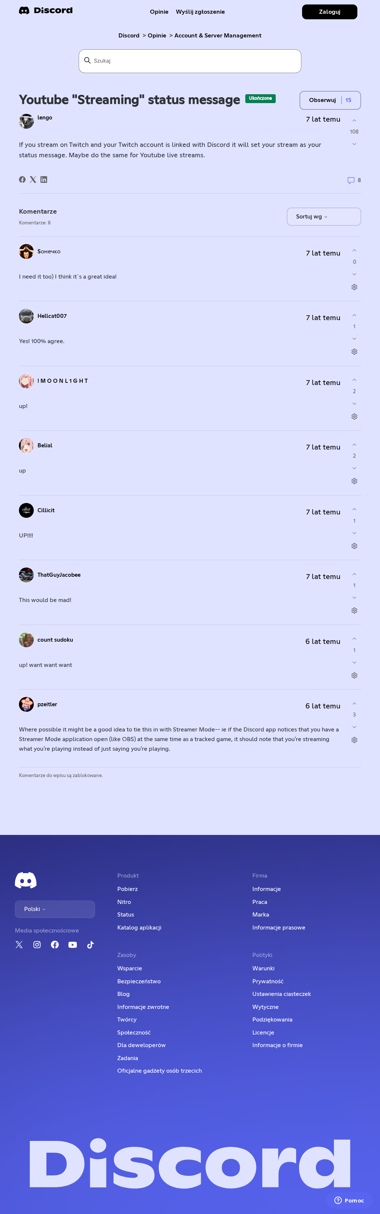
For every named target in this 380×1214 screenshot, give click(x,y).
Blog (123, 994)
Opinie (159, 12)
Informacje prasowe (278, 928)
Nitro (124, 902)
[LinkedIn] (43, 179)
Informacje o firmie (277, 1045)
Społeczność (134, 1033)
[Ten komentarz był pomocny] (354, 250)
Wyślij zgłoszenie (200, 12)
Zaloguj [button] (329, 12)
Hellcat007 (52, 316)
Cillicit (46, 510)
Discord (129, 36)
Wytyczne (265, 1007)
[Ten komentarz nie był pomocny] (354, 273)
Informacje (266, 889)
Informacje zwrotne (143, 1007)
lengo (44, 118)
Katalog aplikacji (139, 928)
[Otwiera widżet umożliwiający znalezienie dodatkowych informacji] (349, 1201)
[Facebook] (22, 179)
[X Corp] (33, 179)
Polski (33, 909)
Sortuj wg (310, 217)
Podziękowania (272, 1020)
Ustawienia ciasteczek (281, 994)
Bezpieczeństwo (139, 981)
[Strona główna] (45, 13)
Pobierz (127, 889)
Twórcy (127, 1020)
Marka (260, 915)
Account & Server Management (218, 36)
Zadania (127, 1058)
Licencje (263, 1033)
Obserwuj (322, 100)
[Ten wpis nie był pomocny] (354, 144)
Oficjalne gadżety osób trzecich (159, 1071)
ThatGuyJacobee (59, 575)
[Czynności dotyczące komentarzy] (354, 286)
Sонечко (48, 251)
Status (125, 915)
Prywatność (268, 981)
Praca (259, 902)
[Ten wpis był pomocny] (354, 120)
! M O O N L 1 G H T (62, 381)
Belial (44, 445)
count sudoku (55, 640)
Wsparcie (129, 968)
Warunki (263, 968)
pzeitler (47, 704)
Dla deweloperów (141, 1045)
